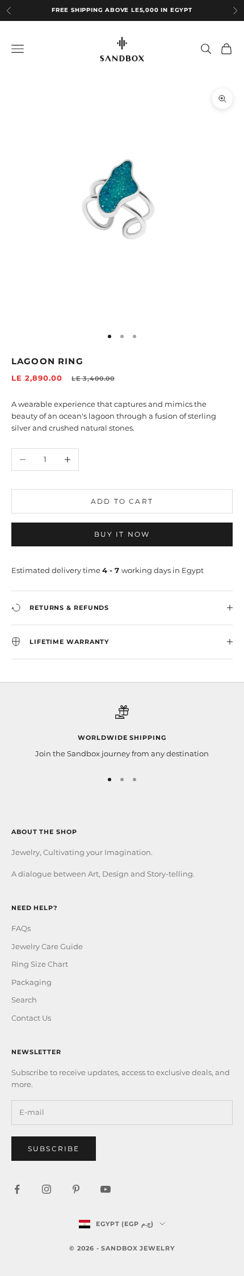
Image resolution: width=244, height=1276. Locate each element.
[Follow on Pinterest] (76, 1189)
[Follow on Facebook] (17, 1189)
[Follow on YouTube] (105, 1189)
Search (24, 999)
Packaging (31, 982)
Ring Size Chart (39, 963)
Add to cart (122, 501)
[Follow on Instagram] (46, 1189)
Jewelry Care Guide (47, 946)
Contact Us (31, 1017)
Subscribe (53, 1148)
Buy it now (122, 534)
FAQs (21, 928)
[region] (122, 732)
